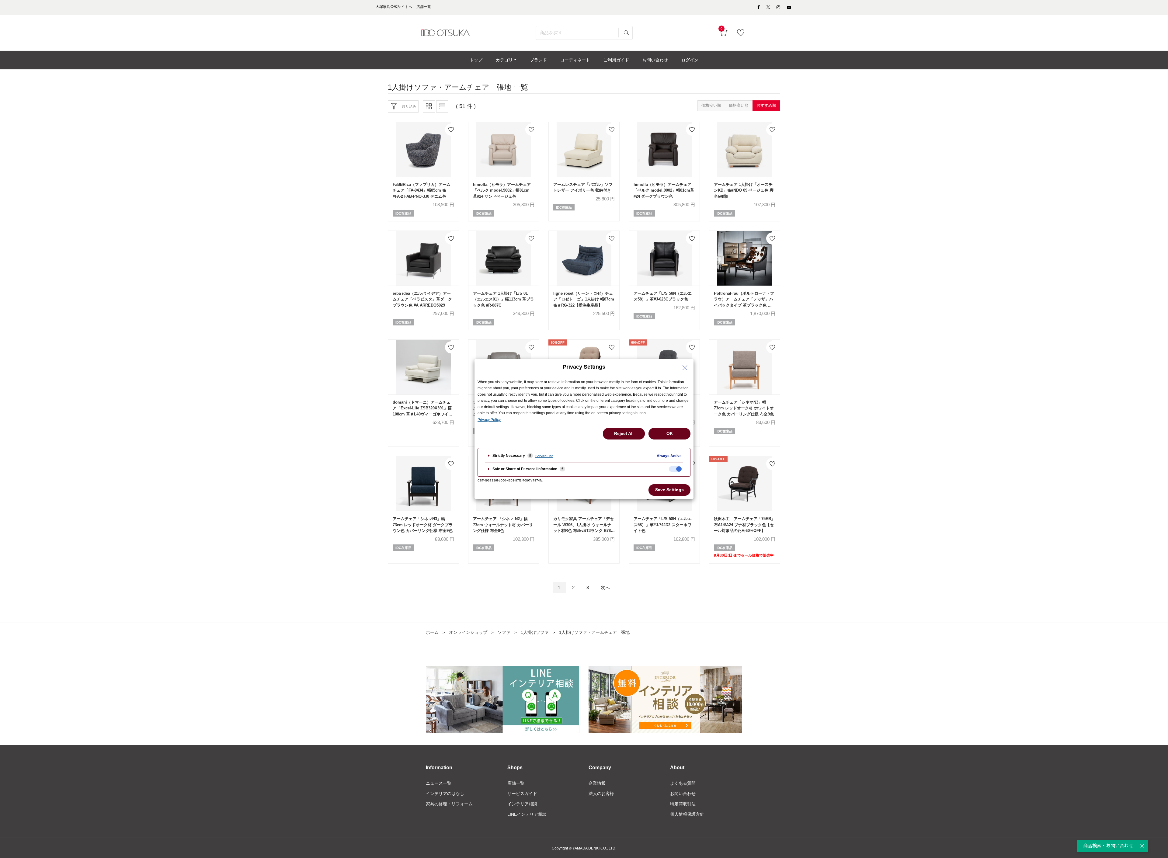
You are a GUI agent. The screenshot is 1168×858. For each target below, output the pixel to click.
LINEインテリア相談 (527, 814)
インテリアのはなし (445, 793)
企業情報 (597, 783)
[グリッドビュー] (429, 106)
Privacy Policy (489, 420)
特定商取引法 (683, 803)
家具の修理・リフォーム (449, 803)
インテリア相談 (522, 803)
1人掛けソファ (535, 632)
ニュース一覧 (438, 783)
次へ (605, 587)
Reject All (624, 433)
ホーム (432, 632)
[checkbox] (675, 469)
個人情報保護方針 (687, 814)
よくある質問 (683, 783)
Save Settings (669, 489)
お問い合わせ (683, 793)
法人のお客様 (601, 793)
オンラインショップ (468, 632)
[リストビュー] (442, 106)
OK (669, 433)
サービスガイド (522, 793)
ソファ (504, 632)
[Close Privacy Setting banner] (685, 367)
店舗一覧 (515, 783)
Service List (544, 456)
